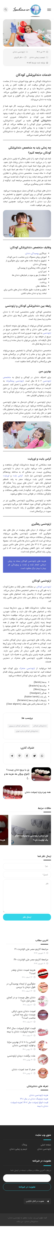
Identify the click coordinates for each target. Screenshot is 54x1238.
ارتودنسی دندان (19, 51)
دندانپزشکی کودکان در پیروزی (19, 726)
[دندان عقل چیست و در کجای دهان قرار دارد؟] (43, 1001)
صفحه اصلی (46, 1144)
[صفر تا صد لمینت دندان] (43, 1073)
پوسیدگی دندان (32, 253)
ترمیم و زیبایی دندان (37, 57)
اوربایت (6, 475)
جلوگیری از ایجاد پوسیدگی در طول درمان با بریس (21, 985)
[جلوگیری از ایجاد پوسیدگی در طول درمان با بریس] (43, 987)
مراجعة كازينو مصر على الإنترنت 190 (31, 959)
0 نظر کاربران (18, 57)
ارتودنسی (47, 333)
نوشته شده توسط (36, 62)
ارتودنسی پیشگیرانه (15, 381)
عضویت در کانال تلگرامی (35, 1201)
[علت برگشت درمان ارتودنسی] (43, 1059)
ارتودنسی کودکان (43, 586)
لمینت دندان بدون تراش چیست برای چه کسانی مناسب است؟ (23, 1014)
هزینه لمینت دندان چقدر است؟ (23, 971)
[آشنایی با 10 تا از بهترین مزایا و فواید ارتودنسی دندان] (43, 1046)
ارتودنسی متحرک (27, 668)
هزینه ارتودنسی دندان (38, 1095)
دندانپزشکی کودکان (39, 726)
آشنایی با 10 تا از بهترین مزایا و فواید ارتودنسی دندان (21, 1043)
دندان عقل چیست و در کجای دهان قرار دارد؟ (21, 999)
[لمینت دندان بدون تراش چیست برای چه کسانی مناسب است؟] (43, 1015)
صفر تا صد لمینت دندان (23, 1069)
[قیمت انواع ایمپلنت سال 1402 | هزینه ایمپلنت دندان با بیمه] (43, 1032)
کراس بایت (18, 475)
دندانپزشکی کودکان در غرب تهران (27, 731)
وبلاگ (24, 1144)
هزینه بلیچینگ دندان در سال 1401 (34, 1098)
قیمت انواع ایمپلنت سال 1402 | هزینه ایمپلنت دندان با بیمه (21, 1030)
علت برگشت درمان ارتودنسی (21, 1056)
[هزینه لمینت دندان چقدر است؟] (43, 973)
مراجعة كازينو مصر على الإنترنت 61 (31, 949)
